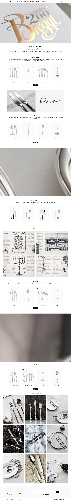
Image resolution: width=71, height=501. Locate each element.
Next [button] (65, 74)
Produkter (19, 1)
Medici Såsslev (57, 138)
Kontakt (20, 492)
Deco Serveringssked (57, 385)
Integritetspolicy (9, 494)
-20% (22, 369)
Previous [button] (5, 74)
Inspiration (25, 1)
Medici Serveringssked (42, 138)
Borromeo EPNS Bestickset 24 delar (42, 222)
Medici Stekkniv (28, 138)
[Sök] (60, 1)
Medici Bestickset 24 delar (14, 138)
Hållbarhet (44, 1)
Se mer (35, 84)
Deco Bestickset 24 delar (14, 385)
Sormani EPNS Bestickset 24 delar (14, 222)
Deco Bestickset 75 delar (28, 385)
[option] (14, 74)
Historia (8, 489)
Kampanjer (32, 1)
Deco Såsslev (43, 385)
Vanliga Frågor (21, 489)
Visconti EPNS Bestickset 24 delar (57, 222)
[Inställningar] (61, 1)
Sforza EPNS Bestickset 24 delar (28, 222)
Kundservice (51, 1)
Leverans (20, 493)
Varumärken (38, 1)
